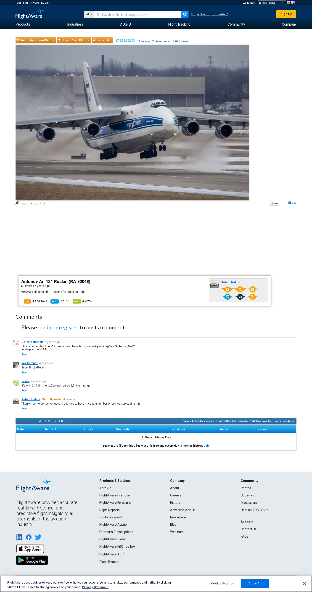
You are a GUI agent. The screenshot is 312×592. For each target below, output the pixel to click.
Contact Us (248, 529)
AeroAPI (105, 488)
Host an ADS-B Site (254, 510)
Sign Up (286, 14)
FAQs (244, 536)
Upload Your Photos (75, 40)
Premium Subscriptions (116, 532)
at (83, 301)
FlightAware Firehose (114, 495)
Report (24, 354)
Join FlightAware (28, 2)
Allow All (255, 583)
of (60, 301)
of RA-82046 (36, 301)
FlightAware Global (112, 539)
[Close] (305, 584)
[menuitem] (22, 24)
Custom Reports (111, 517)
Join (206, 445)
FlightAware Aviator (113, 524)
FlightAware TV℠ (111, 554)
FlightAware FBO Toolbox (117, 546)
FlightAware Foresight (115, 502)
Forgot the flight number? (209, 14)
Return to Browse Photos (37, 40)
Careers (176, 495)
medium (25, 203)
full (43, 203)
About (174, 488)
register (69, 327)
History (175, 502)
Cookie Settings (222, 583)
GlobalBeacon (109, 562)
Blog (173, 524)
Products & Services (115, 481)
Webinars (177, 532)
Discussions (249, 502)
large (36, 203)
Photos (246, 488)
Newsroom (178, 517)
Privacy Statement (95, 587)
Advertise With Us (183, 510)
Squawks (247, 495)
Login (45, 2)
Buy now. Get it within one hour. (275, 421)
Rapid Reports (109, 510)
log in (44, 327)
